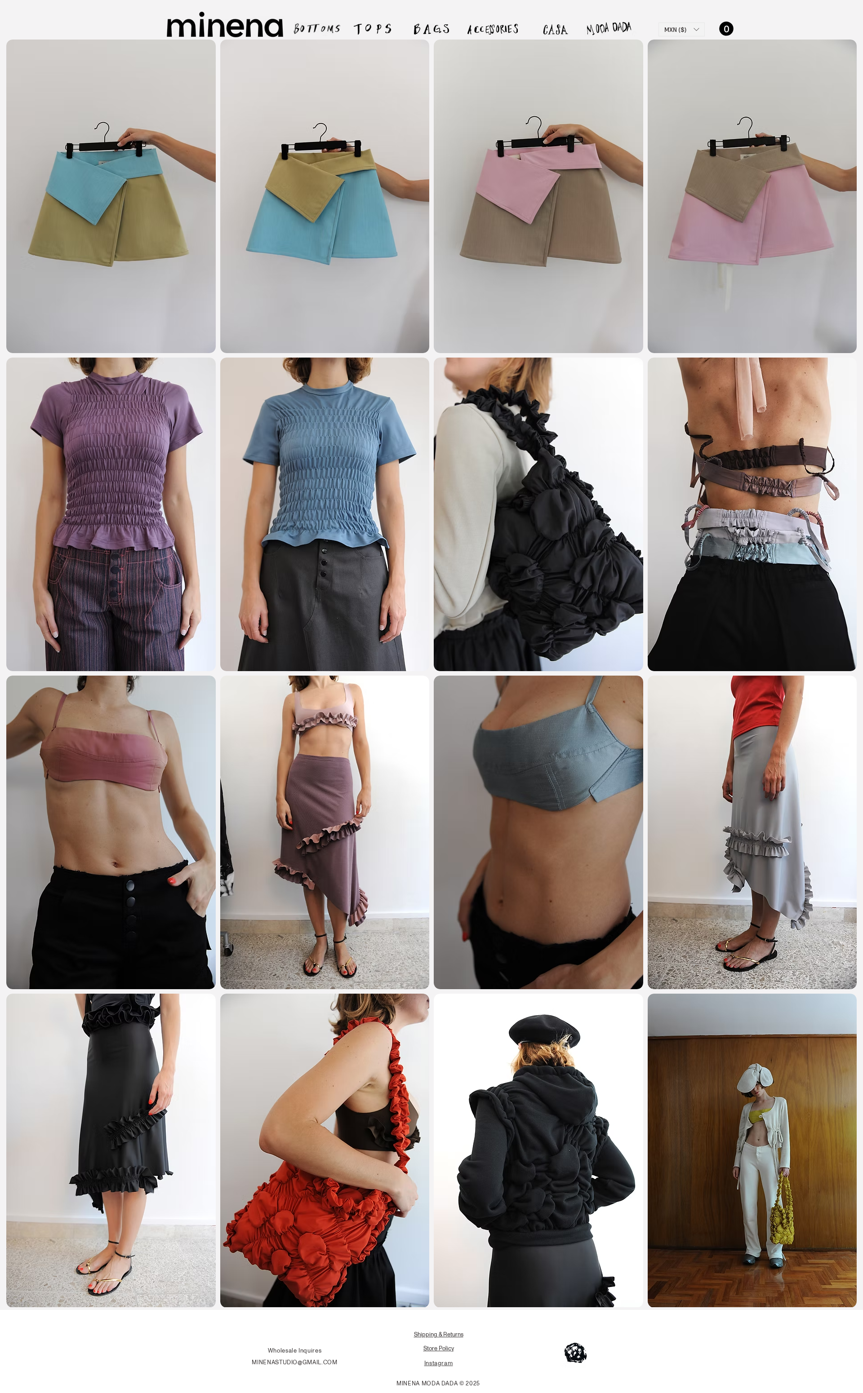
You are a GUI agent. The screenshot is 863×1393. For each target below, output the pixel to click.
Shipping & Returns (438, 1334)
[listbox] (681, 29)
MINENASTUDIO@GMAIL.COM (294, 1362)
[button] (681, 29)
